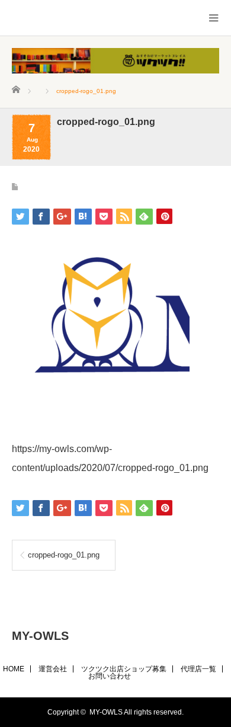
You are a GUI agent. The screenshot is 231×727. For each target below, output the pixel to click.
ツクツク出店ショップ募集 (123, 668)
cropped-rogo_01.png (64, 554)
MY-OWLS (40, 635)
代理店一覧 (198, 668)
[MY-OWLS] (37, 18)
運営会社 (52, 668)
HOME (13, 668)
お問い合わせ (109, 676)
